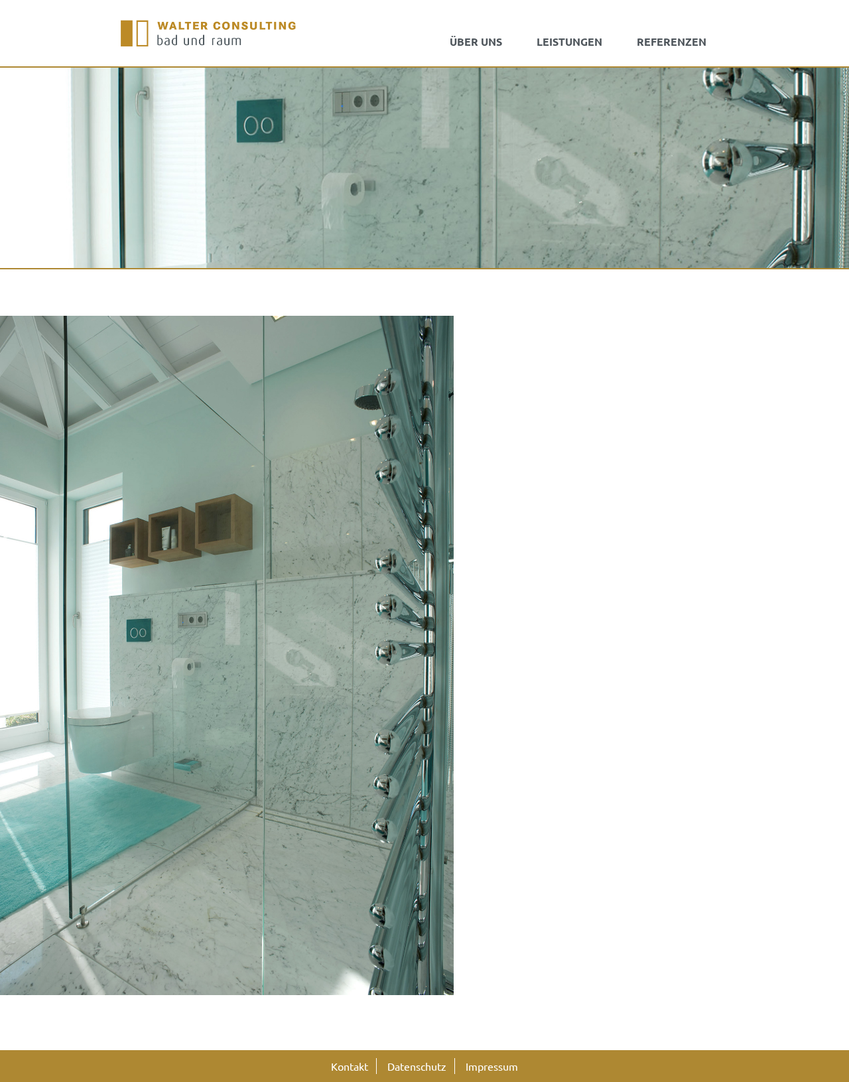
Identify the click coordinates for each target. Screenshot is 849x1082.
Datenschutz (416, 1066)
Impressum (492, 1066)
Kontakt (349, 1066)
